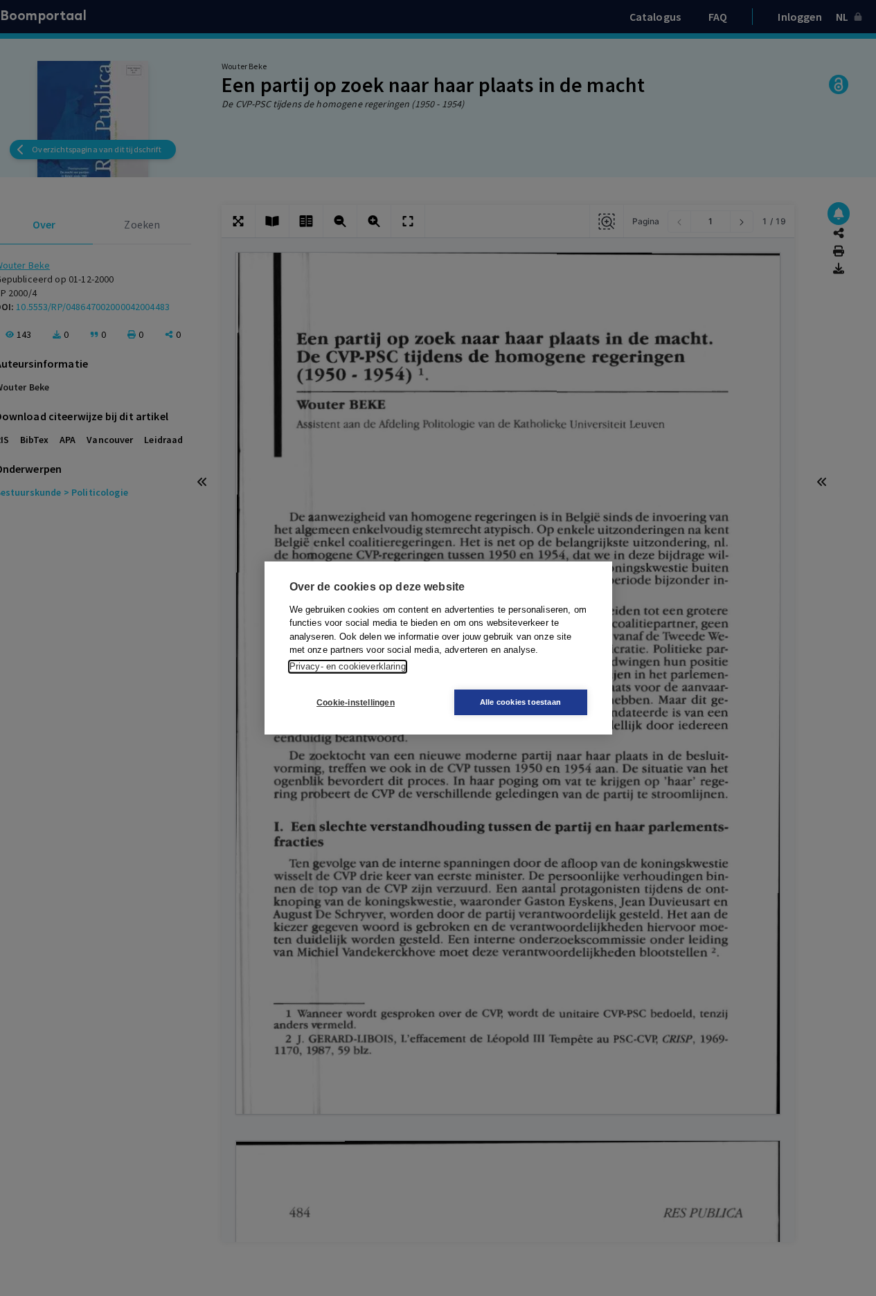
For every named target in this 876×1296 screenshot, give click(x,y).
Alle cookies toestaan (520, 702)
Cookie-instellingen (355, 703)
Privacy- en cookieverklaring (347, 666)
